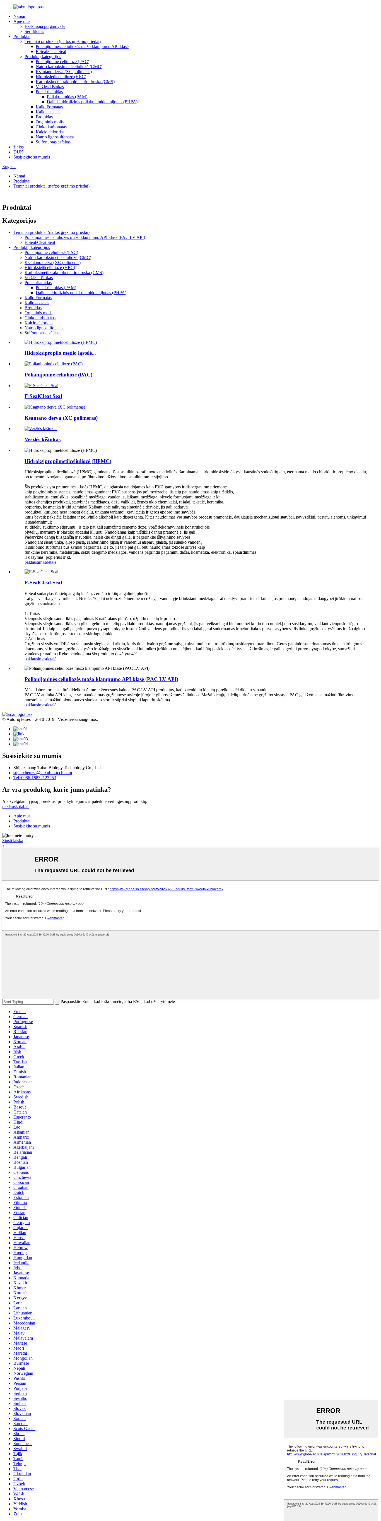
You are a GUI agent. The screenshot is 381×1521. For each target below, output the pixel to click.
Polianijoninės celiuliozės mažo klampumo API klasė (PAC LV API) (85, 237)
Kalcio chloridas (50, 131)
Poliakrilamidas (49, 91)
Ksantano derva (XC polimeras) (64, 71)
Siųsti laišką (12, 840)
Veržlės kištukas (50, 86)
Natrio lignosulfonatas (55, 137)
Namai (19, 16)
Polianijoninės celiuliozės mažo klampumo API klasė (82, 46)
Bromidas (44, 116)
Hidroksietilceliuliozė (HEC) (61, 76)
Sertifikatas (34, 31)
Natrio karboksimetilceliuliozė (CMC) (69, 66)
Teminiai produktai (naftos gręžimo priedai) (63, 41)
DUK (18, 152)
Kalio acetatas (48, 111)
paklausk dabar (15, 806)
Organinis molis (50, 121)
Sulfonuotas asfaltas (53, 142)
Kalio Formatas (49, 106)
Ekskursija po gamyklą (45, 26)
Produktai (21, 36)
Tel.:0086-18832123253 (34, 777)
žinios (18, 147)
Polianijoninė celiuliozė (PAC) (62, 61)
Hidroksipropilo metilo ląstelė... (60, 353)
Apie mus (21, 21)
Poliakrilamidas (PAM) (67, 96)
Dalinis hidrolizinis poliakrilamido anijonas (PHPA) (92, 101)
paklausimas (35, 562)
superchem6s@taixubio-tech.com (42, 772)
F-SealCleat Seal (43, 396)
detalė (51, 562)
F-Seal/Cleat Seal (51, 51)
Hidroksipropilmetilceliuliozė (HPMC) (68, 461)
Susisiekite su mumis (31, 157)
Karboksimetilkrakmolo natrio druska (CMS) (75, 81)
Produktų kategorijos (43, 56)
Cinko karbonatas (51, 126)
